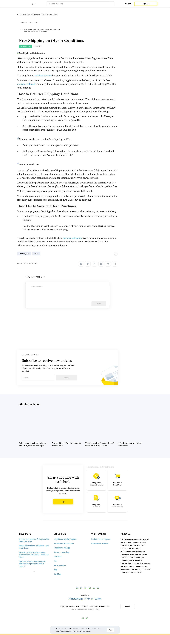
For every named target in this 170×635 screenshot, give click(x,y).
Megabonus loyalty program (65, 539)
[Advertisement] (67, 331)
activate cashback (26, 84)
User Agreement (77, 609)
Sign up (146, 4)
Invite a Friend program (100, 539)
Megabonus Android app (64, 543)
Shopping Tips (25, 46)
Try (63, 502)
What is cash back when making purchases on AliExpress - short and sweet (34, 554)
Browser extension (61, 552)
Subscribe (66, 378)
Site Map (57, 574)
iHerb (36, 254)
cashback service (43, 75)
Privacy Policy (94, 609)
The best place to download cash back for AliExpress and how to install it (32, 563)
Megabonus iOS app (62, 548)
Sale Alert (58, 557)
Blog (55, 570)
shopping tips (24, 254)
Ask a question (60, 565)
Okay (110, 630)
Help (55, 561)
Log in (128, 4)
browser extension (72, 238)
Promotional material (99, 543)
